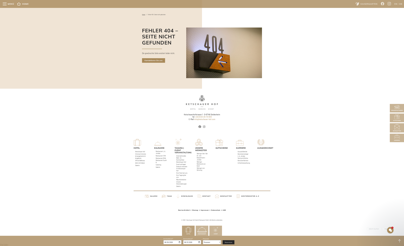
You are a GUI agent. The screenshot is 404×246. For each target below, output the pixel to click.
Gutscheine (397, 120)
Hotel (188, 234)
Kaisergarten (369, 4)
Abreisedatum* (188, 239)
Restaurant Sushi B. (161, 161)
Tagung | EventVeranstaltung (181, 150)
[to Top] (399, 241)
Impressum (205, 210)
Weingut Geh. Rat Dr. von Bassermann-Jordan (202, 156)
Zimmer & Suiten (140, 154)
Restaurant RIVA (161, 158)
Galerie (137, 165)
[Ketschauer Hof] (202, 102)
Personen (206, 239)
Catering (158, 165)
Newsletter (397, 131)
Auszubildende (242, 151)
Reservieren (228, 242)
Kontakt (206, 196)
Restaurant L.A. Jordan (161, 152)
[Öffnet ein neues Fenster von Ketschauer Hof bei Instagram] (389, 4)
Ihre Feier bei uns (181, 173)
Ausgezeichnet (263, 148)
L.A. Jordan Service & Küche (243, 157)
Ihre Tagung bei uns (181, 176)
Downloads (187, 196)
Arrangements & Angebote (140, 157)
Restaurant (202, 234)
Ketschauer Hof (140, 151)
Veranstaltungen (397, 110)
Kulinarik (159, 148)
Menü (11, 4)
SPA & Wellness (140, 160)
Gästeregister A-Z (250, 196)
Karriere (397, 140)
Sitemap (195, 210)
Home (25, 4)
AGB (224, 210)
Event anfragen (181, 164)
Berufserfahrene (243, 160)
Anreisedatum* (168, 239)
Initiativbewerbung (244, 163)
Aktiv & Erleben (140, 163)
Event (216, 234)
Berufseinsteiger (243, 154)
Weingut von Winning (201, 169)
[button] (377, 214)
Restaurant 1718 (161, 156)
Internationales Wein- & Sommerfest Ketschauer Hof (181, 159)
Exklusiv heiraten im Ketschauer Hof (181, 168)
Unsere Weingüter (201, 149)
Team (169, 196)
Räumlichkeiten (181, 180)
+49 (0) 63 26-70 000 (203, 117)
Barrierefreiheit (184, 210)
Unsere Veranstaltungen (181, 183)
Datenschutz (215, 210)
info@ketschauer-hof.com (204, 119)
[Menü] (5, 4)
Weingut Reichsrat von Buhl (201, 164)
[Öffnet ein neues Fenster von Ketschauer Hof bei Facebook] (382, 4)
